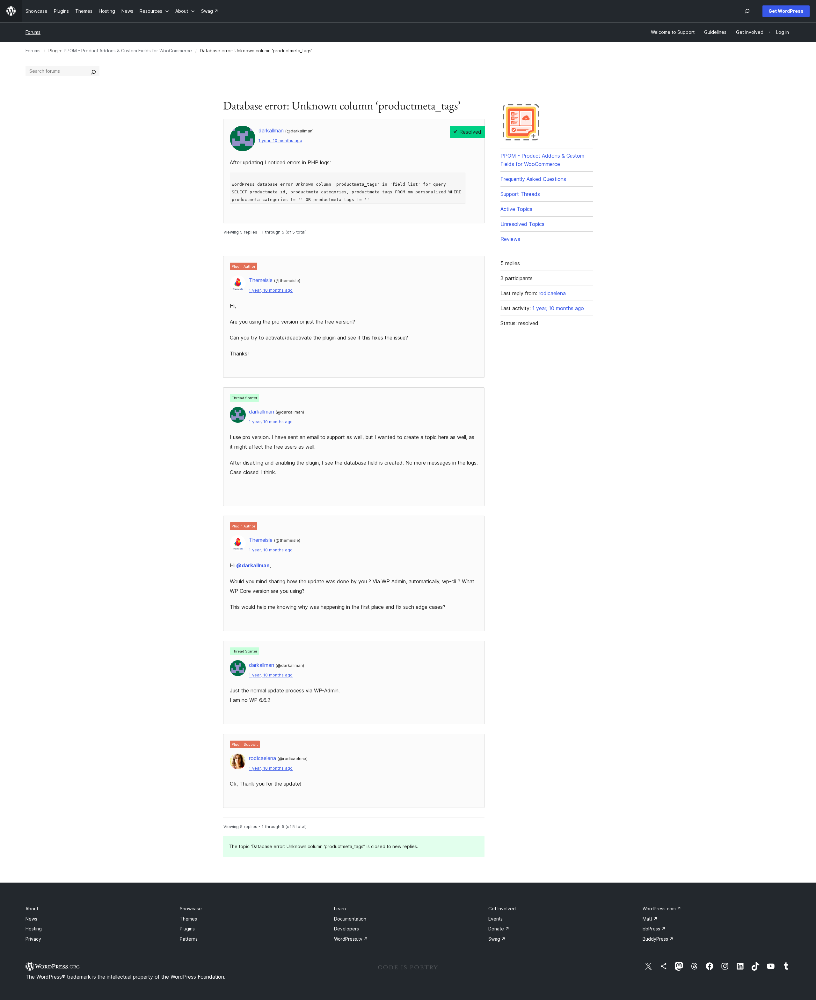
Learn (340, 908)
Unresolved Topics (522, 224)
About (32, 908)
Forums (33, 32)
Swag (497, 939)
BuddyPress (658, 939)
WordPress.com (662, 908)
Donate (498, 928)
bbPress (654, 928)
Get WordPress (786, 11)
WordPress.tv (351, 939)
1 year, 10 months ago (280, 140)
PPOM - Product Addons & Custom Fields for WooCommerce (128, 50)
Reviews (510, 239)
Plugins (187, 928)
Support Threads (520, 194)
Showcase (191, 908)
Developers (346, 928)
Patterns (189, 939)
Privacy (33, 939)
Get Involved (502, 908)
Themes (188, 919)
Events (495, 919)
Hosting (34, 928)
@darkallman (253, 565)
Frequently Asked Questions (533, 179)
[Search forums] (93, 71)
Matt (650, 919)
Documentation (350, 919)
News (31, 919)
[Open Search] (747, 11)
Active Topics (516, 209)
